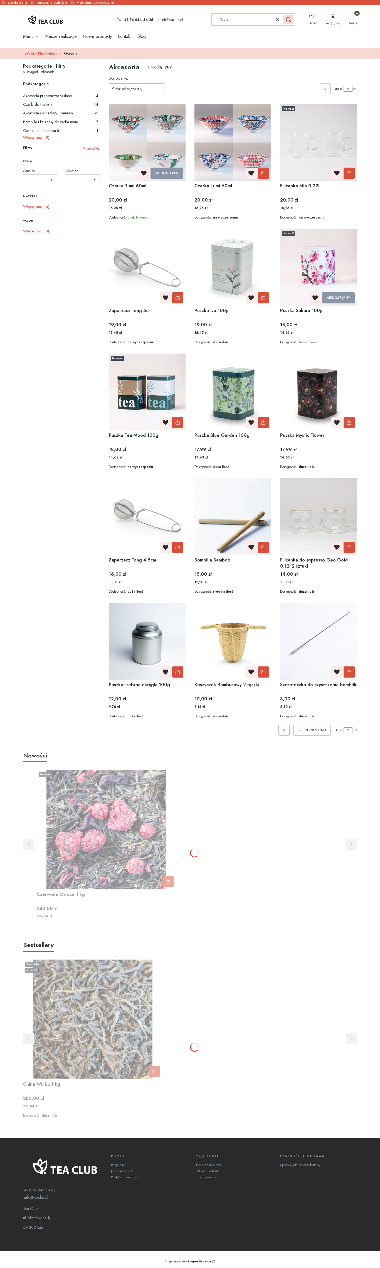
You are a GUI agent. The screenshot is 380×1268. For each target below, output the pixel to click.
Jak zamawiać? (121, 1171)
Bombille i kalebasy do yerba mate (60, 122)
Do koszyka (263, 173)
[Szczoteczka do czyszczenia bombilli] (318, 641)
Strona (338, 89)
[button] (288, 19)
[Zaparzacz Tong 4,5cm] (147, 516)
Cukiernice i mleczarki (60, 130)
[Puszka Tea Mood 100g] (147, 392)
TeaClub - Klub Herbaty (40, 53)
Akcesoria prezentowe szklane (60, 96)
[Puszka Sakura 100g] (318, 267)
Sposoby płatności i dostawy (300, 1165)
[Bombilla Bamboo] (232, 516)
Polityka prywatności (125, 1177)
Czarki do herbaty (60, 104)
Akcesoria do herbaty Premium (60, 113)
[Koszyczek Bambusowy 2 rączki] (232, 641)
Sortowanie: (118, 78)
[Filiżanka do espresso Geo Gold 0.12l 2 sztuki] (318, 516)
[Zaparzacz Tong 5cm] (147, 267)
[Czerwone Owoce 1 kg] (106, 829)
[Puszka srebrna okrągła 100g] (147, 641)
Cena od (29, 170)
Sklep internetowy (188, 1261)
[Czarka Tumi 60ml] (147, 142)
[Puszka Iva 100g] (232, 267)
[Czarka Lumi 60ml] (232, 142)
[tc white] (65, 1166)
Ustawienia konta (207, 1171)
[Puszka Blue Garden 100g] (232, 392)
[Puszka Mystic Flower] (318, 392)
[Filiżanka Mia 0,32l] (318, 142)
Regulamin (119, 1165)
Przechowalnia (206, 1177)
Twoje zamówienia (209, 1165)
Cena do (72, 170)
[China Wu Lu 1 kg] (92, 1019)
